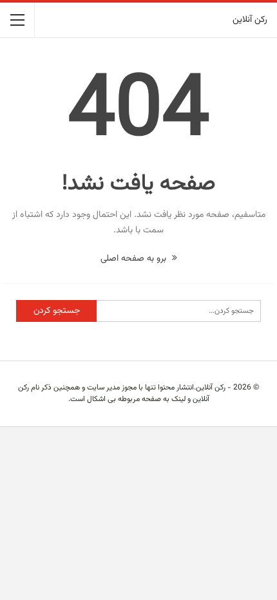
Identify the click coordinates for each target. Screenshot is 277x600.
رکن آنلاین (250, 20)
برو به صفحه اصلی (134, 259)
